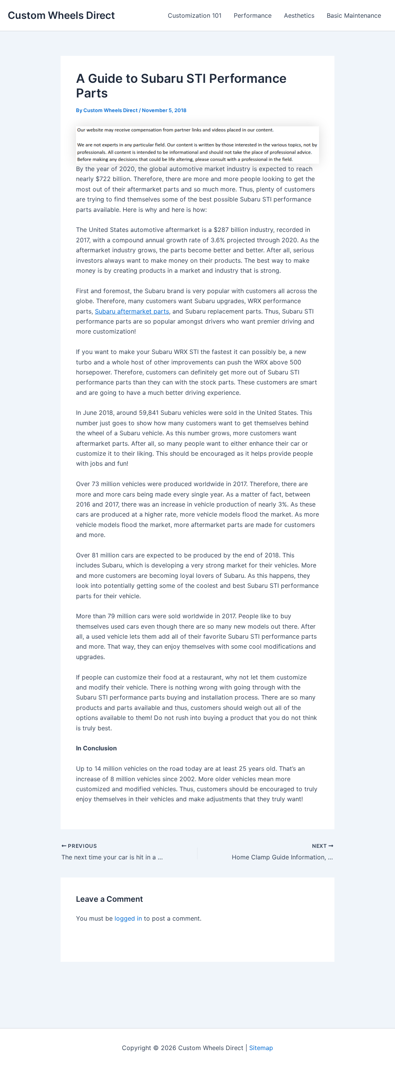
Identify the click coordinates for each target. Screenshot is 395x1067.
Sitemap (261, 1048)
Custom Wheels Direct (61, 15)
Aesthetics (299, 15)
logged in (128, 918)
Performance (253, 15)
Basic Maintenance (354, 15)
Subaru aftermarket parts (132, 311)
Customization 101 (194, 15)
